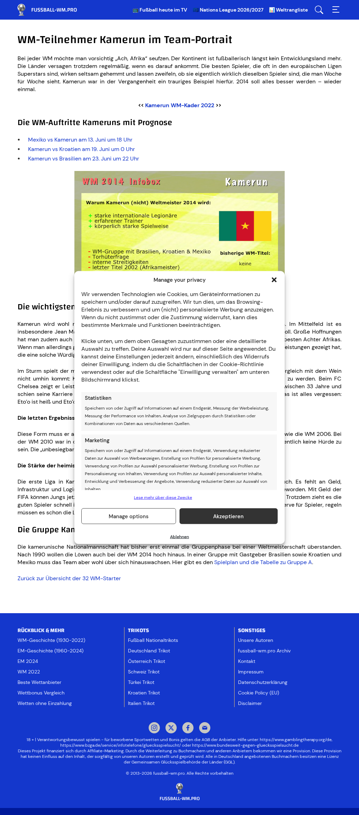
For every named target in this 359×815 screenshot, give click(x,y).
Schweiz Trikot (144, 672)
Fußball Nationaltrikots (153, 640)
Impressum (251, 672)
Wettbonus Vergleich (41, 693)
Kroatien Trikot (144, 693)
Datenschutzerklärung (262, 682)
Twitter (171, 728)
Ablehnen (179, 537)
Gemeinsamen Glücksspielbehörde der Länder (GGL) (183, 762)
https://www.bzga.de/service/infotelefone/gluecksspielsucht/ (120, 745)
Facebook (188, 728)
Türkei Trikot (141, 682)
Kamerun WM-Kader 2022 (179, 105)
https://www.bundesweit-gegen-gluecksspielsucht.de (245, 745)
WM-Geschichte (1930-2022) (51, 640)
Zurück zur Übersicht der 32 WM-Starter (69, 578)
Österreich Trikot (146, 661)
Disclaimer (250, 703)
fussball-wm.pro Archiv (264, 651)
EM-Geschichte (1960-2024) (50, 651)
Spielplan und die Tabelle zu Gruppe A (263, 562)
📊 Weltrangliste (288, 10)
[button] (274, 279)
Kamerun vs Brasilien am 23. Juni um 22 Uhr (83, 158)
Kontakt (246, 661)
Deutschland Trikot (149, 651)
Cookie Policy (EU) (258, 693)
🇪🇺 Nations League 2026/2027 (228, 10)
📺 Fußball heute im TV (160, 10)
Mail (204, 728)
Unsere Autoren (255, 640)
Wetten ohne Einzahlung (45, 703)
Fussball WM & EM (53, 10)
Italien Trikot (141, 703)
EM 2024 (28, 661)
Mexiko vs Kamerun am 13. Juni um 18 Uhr (80, 139)
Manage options (129, 516)
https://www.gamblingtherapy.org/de (296, 739)
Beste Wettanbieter (39, 682)
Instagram (154, 728)
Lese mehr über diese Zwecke (163, 497)
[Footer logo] (179, 792)
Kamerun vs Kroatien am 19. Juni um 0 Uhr (81, 149)
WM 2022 (29, 672)
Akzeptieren (228, 516)
